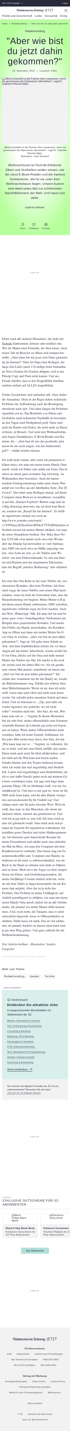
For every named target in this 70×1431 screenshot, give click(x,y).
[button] (35, 81)
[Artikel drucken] (46, 224)
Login (65, 3)
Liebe (38, 16)
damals (34, 976)
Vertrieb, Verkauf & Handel (21, 1057)
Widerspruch (54, 1393)
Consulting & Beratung (19, 1031)
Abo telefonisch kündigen (24, 1360)
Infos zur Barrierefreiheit (35, 1420)
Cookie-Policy (58, 1382)
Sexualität (51, 16)
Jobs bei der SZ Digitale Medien (24, 1093)
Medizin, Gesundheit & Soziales (23, 1021)
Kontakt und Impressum (40, 1414)
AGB (9, 1354)
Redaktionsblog (14, 976)
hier (33, 957)
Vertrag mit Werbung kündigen (35, 1387)
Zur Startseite (35, 1250)
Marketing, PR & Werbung (20, 1036)
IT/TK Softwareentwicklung (21, 1047)
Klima (63, 16)
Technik (7, 343)
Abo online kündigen (24, 1365)
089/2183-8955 (51, 1360)
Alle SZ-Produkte (11, 3)
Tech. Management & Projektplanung (26, 1052)
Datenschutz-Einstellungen (49, 1354)
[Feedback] (33, 224)
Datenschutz (23, 1354)
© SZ (20, 1414)
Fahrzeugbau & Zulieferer (20, 1041)
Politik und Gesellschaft (17, 16)
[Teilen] (23, 224)
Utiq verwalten (35, 1403)
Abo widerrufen (48, 1365)
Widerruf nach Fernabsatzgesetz (26, 1393)
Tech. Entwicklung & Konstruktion (24, 1026)
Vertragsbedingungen (16, 1382)
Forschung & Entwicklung (20, 1062)
